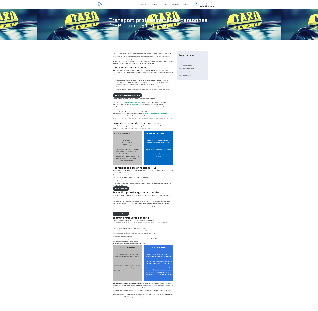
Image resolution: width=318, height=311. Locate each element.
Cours (165, 5)
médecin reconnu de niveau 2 (132, 102)
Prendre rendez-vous (121, 188)
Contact (185, 5)
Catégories (154, 5)
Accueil (143, 5)
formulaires (135, 104)
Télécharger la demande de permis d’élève (127, 95)
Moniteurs (175, 5)
